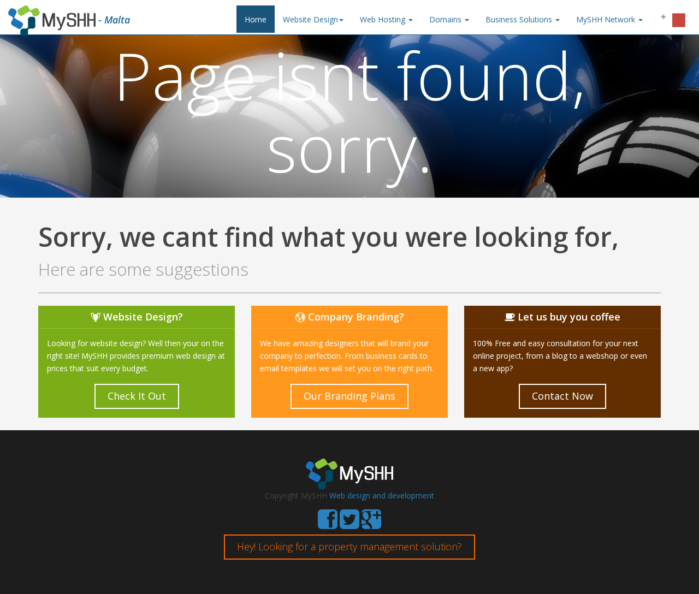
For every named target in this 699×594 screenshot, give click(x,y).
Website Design (310, 19)
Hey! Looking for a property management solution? (349, 546)
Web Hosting (383, 19)
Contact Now (562, 395)
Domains (446, 19)
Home (255, 19)
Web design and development (381, 495)
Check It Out (137, 395)
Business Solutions (519, 19)
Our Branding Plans (349, 395)
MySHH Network (606, 19)
